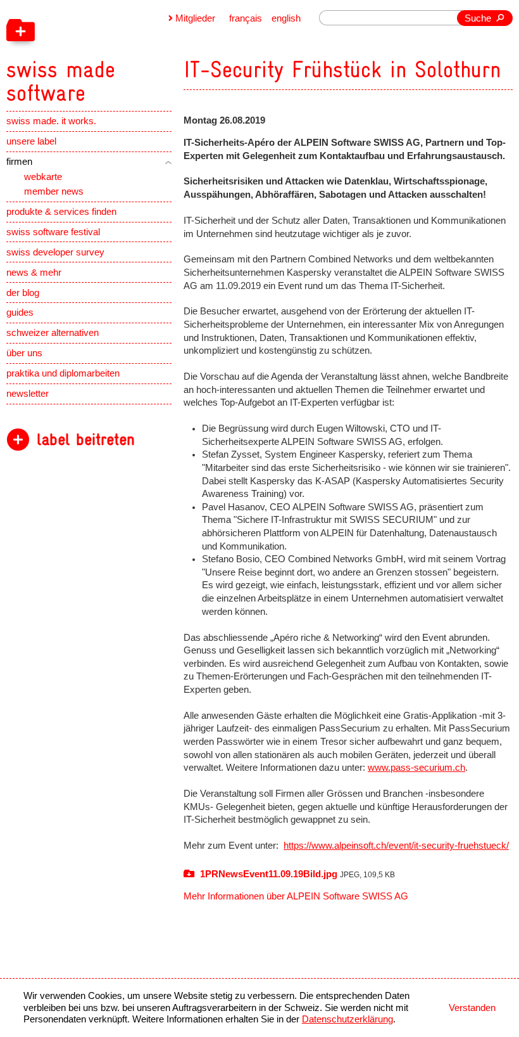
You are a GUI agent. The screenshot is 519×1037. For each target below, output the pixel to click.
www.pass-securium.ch (416, 768)
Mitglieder (195, 18)
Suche (478, 18)
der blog (22, 293)
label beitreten (86, 439)
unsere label (31, 141)
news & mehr (33, 272)
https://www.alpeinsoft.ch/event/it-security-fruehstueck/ (396, 846)
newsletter (27, 394)
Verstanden (472, 1008)
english (286, 18)
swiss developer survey (55, 252)
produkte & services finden (61, 212)
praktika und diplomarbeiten (63, 373)
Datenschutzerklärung (347, 1019)
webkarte (43, 177)
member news (54, 191)
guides (20, 312)
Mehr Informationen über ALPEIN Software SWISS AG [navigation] (296, 896)
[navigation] (122, 52)
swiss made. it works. (51, 121)
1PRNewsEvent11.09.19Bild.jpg (296, 874)
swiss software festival (53, 232)
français (245, 18)
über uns (24, 353)
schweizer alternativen (52, 333)
